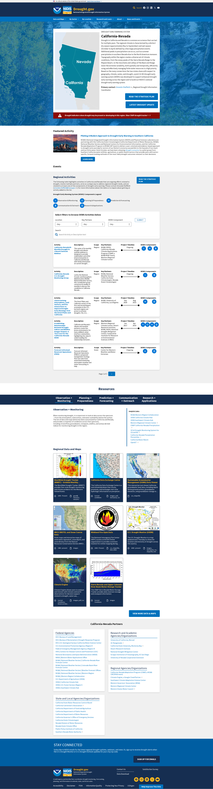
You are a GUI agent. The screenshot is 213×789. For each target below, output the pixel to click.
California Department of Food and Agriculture (73, 708)
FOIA (81, 785)
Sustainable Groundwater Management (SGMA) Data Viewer (143, 481)
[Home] (67, 10)
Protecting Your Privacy (114, 785)
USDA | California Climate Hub (67, 682)
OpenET (134, 442)
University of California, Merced (122, 640)
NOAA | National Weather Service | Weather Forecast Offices (78, 670)
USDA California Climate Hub (141, 417)
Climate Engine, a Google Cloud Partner (126, 677)
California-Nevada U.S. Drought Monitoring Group (61, 276)
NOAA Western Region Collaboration (145, 415)
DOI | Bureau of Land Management (69, 637)
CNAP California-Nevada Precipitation (145, 425)
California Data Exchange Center (105, 480)
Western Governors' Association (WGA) (125, 683)
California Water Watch (139, 440)
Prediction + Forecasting (106, 399)
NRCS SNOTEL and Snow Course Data (68, 533)
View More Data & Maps (144, 613)
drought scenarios (132, 150)
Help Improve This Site (151, 786)
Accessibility (58, 785)
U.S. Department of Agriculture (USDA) (70, 679)
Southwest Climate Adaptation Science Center (128, 680)
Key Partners (87, 220)
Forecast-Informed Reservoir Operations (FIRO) (62, 352)
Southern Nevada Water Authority (68, 732)
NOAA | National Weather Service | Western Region (75, 673)
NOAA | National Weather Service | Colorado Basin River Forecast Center (77, 666)
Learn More (88, 159)
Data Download (123, 774)
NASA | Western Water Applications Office (71, 657)
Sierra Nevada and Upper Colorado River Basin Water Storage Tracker (106, 585)
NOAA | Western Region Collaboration (70, 676)
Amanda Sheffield (123, 87)
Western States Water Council (122, 689)
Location (58, 220)
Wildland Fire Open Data (102, 532)
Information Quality (94, 785)
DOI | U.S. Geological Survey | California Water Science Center (78, 643)
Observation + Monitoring (64, 399)
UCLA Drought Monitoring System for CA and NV (145, 431)
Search (58, 230)
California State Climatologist (67, 720)
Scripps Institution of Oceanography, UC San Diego (130, 654)
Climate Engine (61, 584)
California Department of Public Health (71, 711)
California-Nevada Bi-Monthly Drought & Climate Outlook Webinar (63, 250)
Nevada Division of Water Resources (69, 723)
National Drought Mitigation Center (124, 652)
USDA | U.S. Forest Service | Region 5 (69, 685)
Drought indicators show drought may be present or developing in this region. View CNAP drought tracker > (107, 115)
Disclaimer (71, 785)
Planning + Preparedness (85, 399)
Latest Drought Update (141, 104)
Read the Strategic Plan (141, 96)
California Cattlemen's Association (69, 705)
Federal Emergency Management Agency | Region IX (75, 649)
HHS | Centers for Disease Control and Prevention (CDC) (77, 651)
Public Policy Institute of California (69, 729)
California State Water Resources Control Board (74, 703)
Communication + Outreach (128, 399)
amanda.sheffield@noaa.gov (64, 188)
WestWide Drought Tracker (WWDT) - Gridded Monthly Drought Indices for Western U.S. (68, 481)
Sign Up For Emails (146, 759)
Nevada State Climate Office (66, 726)
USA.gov (131, 785)
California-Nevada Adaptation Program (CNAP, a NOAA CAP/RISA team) (131, 673)
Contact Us (121, 769)
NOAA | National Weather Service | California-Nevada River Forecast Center (78, 661)
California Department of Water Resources (72, 714)
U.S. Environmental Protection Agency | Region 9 (74, 646)
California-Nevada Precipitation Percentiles (143, 436)
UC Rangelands (116, 643)
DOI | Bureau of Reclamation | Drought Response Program (78, 640)
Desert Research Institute (120, 649)
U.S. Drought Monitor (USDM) (140, 532)
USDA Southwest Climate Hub (142, 420)
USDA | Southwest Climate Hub (67, 688)
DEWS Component (115, 220)
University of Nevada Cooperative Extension (127, 657)
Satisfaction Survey (150, 769)
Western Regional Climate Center (143, 423)
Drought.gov (83, 9)
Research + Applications (149, 399)
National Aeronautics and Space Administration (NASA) (76, 654)
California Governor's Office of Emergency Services (75, 717)
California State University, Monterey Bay (126, 646)
